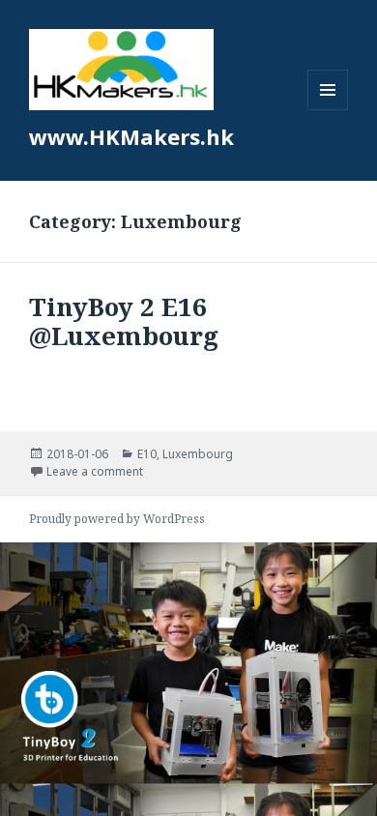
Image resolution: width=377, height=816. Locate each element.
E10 (147, 454)
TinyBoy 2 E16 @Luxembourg (123, 321)
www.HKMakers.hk (131, 136)
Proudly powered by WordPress (117, 518)
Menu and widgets (328, 109)
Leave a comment (94, 471)
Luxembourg (197, 454)
